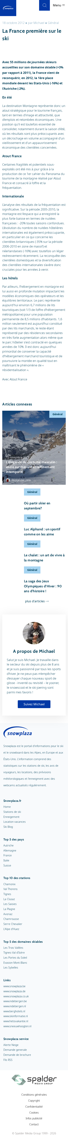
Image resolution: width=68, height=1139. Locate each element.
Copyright (34, 1100)
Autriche (8, 845)
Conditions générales (34, 1094)
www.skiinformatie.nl (15, 1016)
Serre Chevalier (12, 924)
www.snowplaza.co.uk (16, 996)
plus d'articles (35, 601)
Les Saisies (10, 904)
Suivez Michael (34, 704)
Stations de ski (12, 812)
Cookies (34, 1112)
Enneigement (11, 817)
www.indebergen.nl (14, 1006)
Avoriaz (7, 914)
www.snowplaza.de (14, 991)
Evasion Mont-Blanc (15, 962)
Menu (57, 5)
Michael (38, 23)
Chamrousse (11, 919)
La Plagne (9, 909)
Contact (34, 1124)
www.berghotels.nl (14, 1011)
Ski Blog (8, 826)
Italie (6, 860)
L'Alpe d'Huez (11, 929)
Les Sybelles (10, 967)
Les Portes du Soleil (15, 957)
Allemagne (9, 850)
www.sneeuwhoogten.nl (17, 1026)
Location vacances (14, 821)
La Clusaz (9, 899)
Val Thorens (10, 889)
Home (7, 806)
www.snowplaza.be (14, 986)
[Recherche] (44, 5)
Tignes (7, 894)
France (7, 855)
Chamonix (9, 884)
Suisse (7, 865)
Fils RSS (7, 1060)
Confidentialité (34, 1106)
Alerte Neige (11, 1045)
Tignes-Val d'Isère (14, 952)
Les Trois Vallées (13, 947)
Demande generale (15, 1050)
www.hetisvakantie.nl (15, 1021)
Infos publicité (34, 1118)
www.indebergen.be (15, 1001)
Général (53, 23)
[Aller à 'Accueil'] (8, 8)
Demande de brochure (17, 1055)
